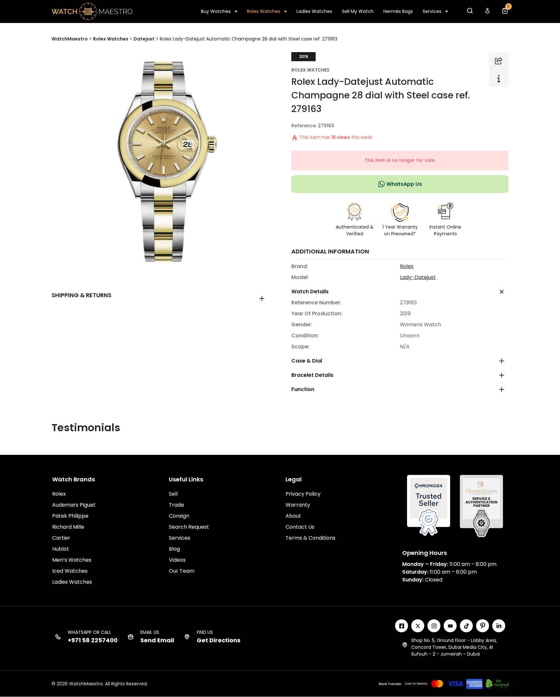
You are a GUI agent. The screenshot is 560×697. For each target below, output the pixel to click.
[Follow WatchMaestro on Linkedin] (498, 625)
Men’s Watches (71, 560)
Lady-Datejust (418, 277)
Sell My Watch (358, 11)
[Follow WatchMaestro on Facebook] (401, 625)
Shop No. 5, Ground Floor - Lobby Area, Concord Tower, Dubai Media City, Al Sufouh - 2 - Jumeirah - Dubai (454, 647)
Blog (174, 549)
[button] (469, 12)
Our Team (181, 571)
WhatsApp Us (404, 184)
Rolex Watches (263, 11)
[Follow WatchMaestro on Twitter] (417, 625)
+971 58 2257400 (93, 640)
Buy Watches (216, 11)
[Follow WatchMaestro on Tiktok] (466, 625)
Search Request (189, 527)
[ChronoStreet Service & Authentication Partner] (481, 505)
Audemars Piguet (74, 505)
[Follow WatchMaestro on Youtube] (450, 625)
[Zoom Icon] (160, 160)
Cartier (61, 538)
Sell (173, 494)
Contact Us (300, 527)
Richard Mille (68, 527)
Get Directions (218, 640)
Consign (179, 516)
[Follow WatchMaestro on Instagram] (433, 625)
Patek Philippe (70, 516)
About (293, 516)
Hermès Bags (398, 11)
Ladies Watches (314, 11)
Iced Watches (70, 571)
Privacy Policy (303, 494)
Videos (177, 560)
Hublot (60, 549)
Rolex (407, 266)
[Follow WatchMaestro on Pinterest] (482, 625)
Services (432, 11)
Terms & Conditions (310, 538)
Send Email (157, 640)
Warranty (298, 505)
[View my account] (487, 12)
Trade (176, 505)
